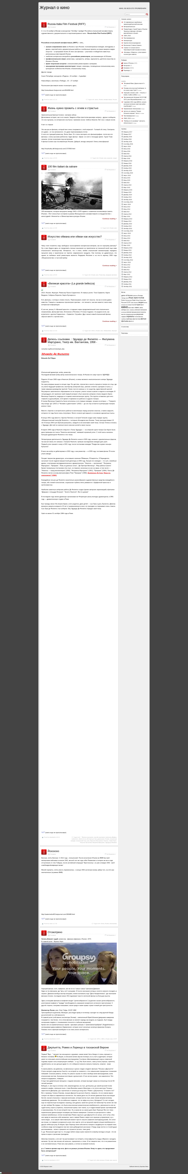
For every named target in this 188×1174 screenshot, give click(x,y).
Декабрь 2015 (127, 166)
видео (141, 302)
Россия (115, 99)
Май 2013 (126, 240)
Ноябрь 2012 (127, 255)
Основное (53, 27)
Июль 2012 (126, 265)
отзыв (128, 314)
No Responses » (111, 27)
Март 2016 (126, 158)
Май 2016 (126, 153)
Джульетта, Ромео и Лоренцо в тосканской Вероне (78, 1047)
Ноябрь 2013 (127, 226)
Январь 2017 (127, 134)
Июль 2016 (126, 149)
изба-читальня (101, 1160)
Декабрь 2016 (127, 137)
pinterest (135, 295)
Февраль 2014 (127, 219)
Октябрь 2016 (127, 141)
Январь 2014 (127, 221)
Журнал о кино (54, 7)
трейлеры (129, 319)
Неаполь (105, 840)
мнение (129, 312)
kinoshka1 (52, 1160)
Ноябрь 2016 (127, 139)
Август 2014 (127, 204)
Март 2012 (126, 274)
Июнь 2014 (126, 209)
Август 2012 (127, 262)
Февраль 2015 (127, 190)
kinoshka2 (52, 837)
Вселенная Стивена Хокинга (132, 45)
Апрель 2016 (127, 156)
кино (105, 158)
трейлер (123, 319)
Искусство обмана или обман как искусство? (75, 236)
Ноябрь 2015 (127, 168)
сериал (123, 316)
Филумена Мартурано (98, 842)
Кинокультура (128, 40)
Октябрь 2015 (127, 170)
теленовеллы (139, 316)
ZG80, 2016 (127, 35)
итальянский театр (81, 840)
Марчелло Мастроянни (96, 840)
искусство (131, 305)
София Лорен (112, 840)
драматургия (100, 839)
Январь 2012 (127, 279)
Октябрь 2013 (127, 228)
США (132, 302)
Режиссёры (102, 275)
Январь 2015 (127, 192)
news (51, 99)
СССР (115, 1039)
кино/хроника (113, 923)
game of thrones (127, 295)
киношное (143, 310)
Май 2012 (126, 269)
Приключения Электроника (132, 109)
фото (131, 321)
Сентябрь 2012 (128, 260)
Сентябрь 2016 (128, 144)
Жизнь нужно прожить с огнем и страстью (73, 108)
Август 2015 (127, 175)
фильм (143, 319)
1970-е (99, 1039)
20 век (102, 923)
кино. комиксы (131, 309)
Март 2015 (126, 187)
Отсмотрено (55, 932)
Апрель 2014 (127, 214)
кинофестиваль (107, 99)
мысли (115, 1160)
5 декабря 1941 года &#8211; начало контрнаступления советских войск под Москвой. (135, 104)
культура (123, 312)
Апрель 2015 (127, 185)
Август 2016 (127, 146)
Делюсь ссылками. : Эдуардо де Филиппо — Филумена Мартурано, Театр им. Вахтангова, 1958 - (81, 340)
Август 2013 (127, 233)
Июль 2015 (126, 178)
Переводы (126, 70)
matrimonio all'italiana (110, 837)
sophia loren (75, 839)
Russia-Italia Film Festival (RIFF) (67, 24)
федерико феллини (111, 275)
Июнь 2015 (126, 180)
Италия (101, 99)
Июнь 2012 (126, 267)
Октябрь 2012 (127, 257)
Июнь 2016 (126, 151)
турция (115, 158)
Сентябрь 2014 (128, 202)
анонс (96, 99)
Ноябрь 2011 (127, 284)
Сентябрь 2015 (128, 173)
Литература (128, 300)
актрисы (136, 302)
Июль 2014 (126, 207)
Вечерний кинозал (129, 26)
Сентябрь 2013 (128, 231)
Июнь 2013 (126, 238)
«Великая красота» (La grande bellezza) (71, 283)
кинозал (137, 310)
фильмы (125, 321)
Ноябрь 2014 (127, 197)
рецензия (109, 158)
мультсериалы (141, 312)
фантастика (136, 319)
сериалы (130, 316)
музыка (134, 312)
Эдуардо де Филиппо (111, 842)
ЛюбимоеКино (107, 330)
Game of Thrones (128, 63)
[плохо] (44, 94)
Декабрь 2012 (127, 252)
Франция (114, 330)
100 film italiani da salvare (62, 166)
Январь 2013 (127, 250)
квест (142, 304)
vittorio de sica (82, 839)
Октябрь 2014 (127, 199)
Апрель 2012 (127, 272)
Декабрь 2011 (127, 282)
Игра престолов (136, 298)
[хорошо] (42, 94)
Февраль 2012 (127, 277)
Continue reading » (109, 219)
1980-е (103, 1039)
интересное (124, 304)
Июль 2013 (126, 236)
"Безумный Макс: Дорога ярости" (134, 83)
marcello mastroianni (99, 837)
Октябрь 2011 (127, 286)
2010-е (93, 330)
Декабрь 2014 (127, 194)
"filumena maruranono (87, 837)
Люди (133, 300)
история (137, 305)
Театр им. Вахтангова (86, 842)
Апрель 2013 (127, 243)
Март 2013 (126, 245)
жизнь (145, 302)
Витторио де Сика (92, 839)
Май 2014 (126, 211)
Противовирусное (129, 38)
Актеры (140, 295)
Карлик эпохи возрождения (132, 43)
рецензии (133, 314)
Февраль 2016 (127, 161)
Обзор (137, 300)
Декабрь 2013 (127, 224)
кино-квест (131, 307)
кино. (137, 307)
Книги (123, 300)
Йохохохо (53, 851)
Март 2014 (126, 216)
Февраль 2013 (127, 248)
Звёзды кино (124, 298)
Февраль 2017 (127, 132)
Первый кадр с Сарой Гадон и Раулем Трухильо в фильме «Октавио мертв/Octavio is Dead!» (135, 31)
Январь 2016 (127, 163)
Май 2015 (126, 182)
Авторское (126, 65)
